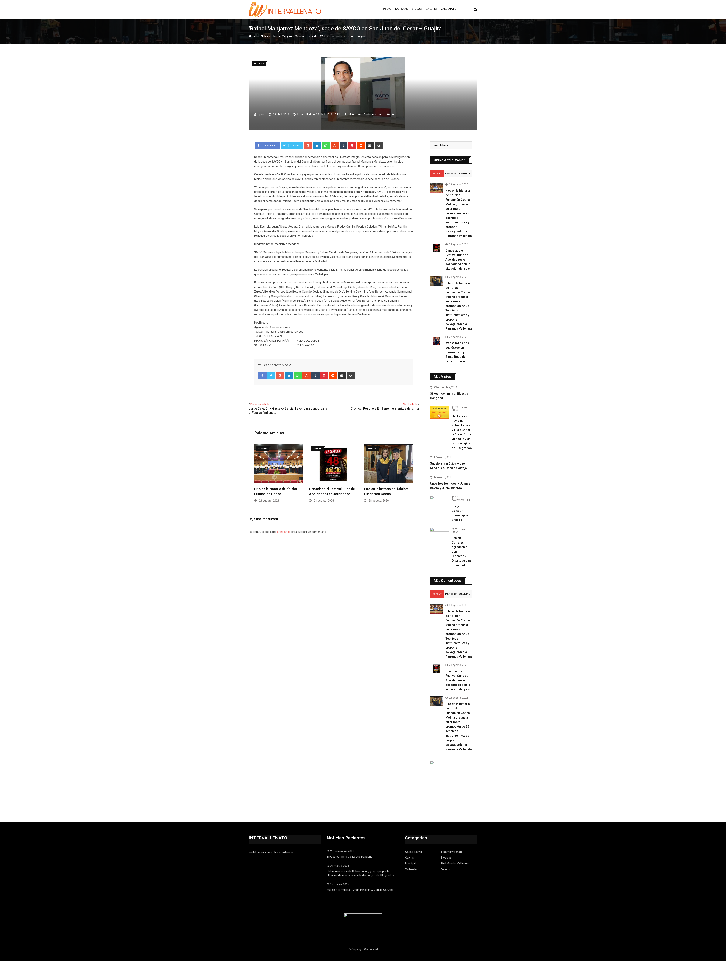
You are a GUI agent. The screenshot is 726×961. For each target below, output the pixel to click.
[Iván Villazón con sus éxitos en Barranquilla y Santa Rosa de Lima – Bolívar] (436, 341)
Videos (417, 9)
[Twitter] (271, 375)
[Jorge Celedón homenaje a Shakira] (439, 503)
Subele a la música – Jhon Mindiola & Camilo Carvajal (360, 889)
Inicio (387, 9)
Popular (451, 173)
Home (255, 36)
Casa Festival (413, 851)
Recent (437, 173)
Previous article (259, 404)
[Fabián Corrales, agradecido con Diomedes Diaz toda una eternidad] (439, 537)
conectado (284, 532)
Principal (410, 863)
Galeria (431, 9)
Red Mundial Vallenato (455, 863)
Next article (410, 404)
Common (464, 173)
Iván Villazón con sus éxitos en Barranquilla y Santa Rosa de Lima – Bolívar (457, 352)
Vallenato (448, 9)
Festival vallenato (452, 851)
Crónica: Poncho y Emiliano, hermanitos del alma (385, 408)
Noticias (401, 9)
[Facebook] (262, 375)
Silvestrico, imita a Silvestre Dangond (349, 856)
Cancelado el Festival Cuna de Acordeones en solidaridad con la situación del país (457, 259)
